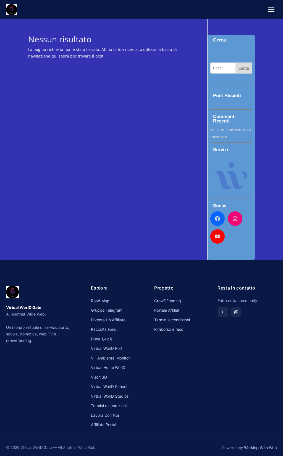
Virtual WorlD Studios (110, 396)
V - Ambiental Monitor (110, 358)
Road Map (100, 300)
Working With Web (260, 447)
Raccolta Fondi (104, 329)
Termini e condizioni (109, 405)
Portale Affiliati (167, 310)
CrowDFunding (167, 300)
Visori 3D (99, 377)
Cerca (244, 68)
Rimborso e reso (168, 329)
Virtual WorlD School (109, 386)
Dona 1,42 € (101, 339)
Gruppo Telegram (106, 310)
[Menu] (271, 9)
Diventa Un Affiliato (108, 319)
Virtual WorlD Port (106, 348)
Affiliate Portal (103, 424)
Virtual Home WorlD (108, 367)
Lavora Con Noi (105, 415)
